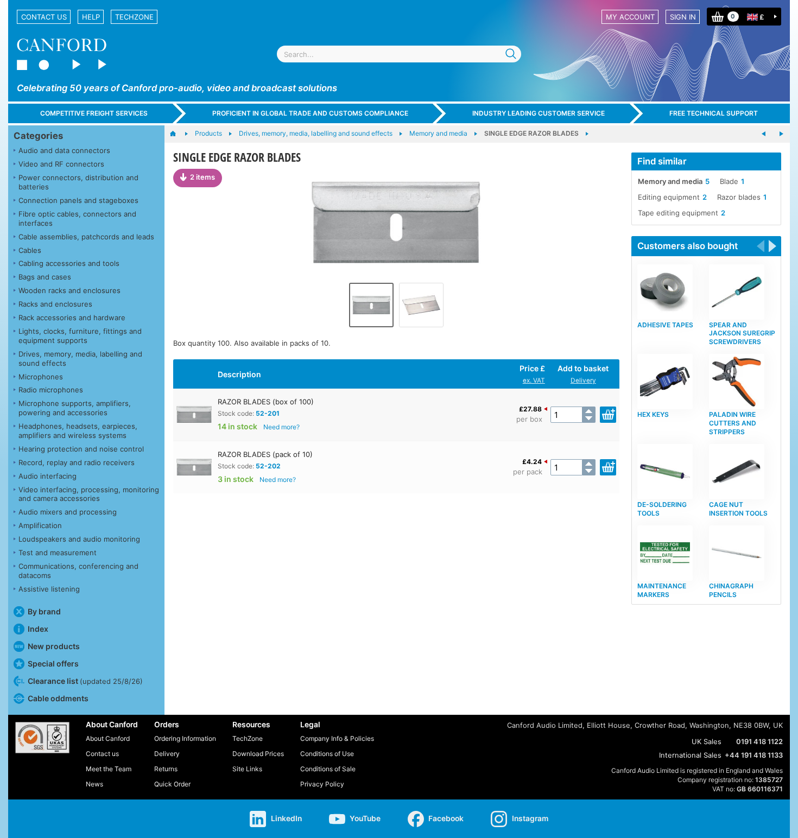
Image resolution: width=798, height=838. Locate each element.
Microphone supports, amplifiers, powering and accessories (74, 408)
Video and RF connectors (61, 164)
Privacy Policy (322, 784)
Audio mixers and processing (67, 511)
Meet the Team (108, 769)
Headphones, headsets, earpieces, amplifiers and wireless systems (77, 431)
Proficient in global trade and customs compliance (310, 113)
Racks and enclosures (55, 304)
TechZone (134, 16)
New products (54, 646)
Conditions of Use (327, 754)
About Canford (108, 738)
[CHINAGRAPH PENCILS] (781, 134)
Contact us (44, 16)
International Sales (690, 755)
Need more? (281, 427)
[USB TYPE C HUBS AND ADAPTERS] (763, 134)
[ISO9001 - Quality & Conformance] (42, 737)
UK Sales (706, 741)
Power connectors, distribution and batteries (78, 182)
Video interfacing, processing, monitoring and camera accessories (88, 494)
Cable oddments (58, 698)
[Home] (178, 134)
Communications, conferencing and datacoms (78, 571)
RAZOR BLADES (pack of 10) (265, 454)
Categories (38, 135)
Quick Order (172, 784)
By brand (44, 611)
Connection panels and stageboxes (78, 200)
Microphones (40, 376)
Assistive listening (49, 589)
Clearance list (85, 680)
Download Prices (258, 754)
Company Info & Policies (337, 738)
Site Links (247, 769)
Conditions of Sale (328, 769)
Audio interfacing (47, 476)
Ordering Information (185, 738)
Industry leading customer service (538, 113)
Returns (166, 769)
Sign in (683, 16)
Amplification (40, 525)
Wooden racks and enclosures (69, 290)
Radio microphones (50, 389)
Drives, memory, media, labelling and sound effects (80, 358)
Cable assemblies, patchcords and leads (86, 236)
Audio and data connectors (64, 150)
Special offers (53, 663)
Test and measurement (57, 552)
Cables (29, 250)
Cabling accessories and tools (68, 263)
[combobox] (399, 54)
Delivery (583, 380)
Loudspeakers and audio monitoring (79, 539)
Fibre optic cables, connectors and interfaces (77, 218)
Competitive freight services (94, 113)
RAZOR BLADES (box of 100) (266, 401)
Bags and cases (44, 276)
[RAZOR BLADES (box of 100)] (396, 223)
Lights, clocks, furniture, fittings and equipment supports (80, 336)
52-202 (268, 466)
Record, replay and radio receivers (76, 462)
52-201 (268, 413)
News (94, 784)
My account (630, 16)
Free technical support (713, 113)
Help (91, 16)
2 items (202, 177)
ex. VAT (534, 380)
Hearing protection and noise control (81, 449)
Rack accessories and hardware (71, 317)
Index (38, 628)
